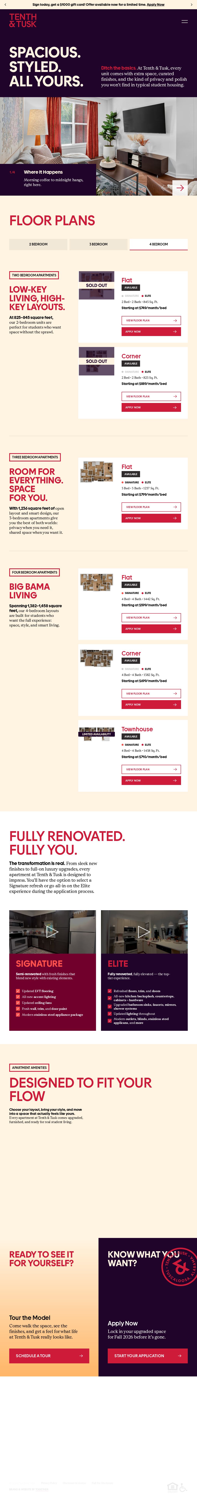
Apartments (152, 1441)
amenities (150, 1448)
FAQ (146, 1455)
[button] (5, 4)
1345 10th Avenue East (79, 1398)
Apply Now (155, 5)
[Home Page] (23, 20)
